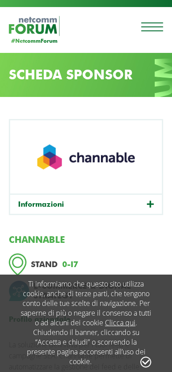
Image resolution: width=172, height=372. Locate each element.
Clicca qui (120, 322)
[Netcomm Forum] (34, 29)
